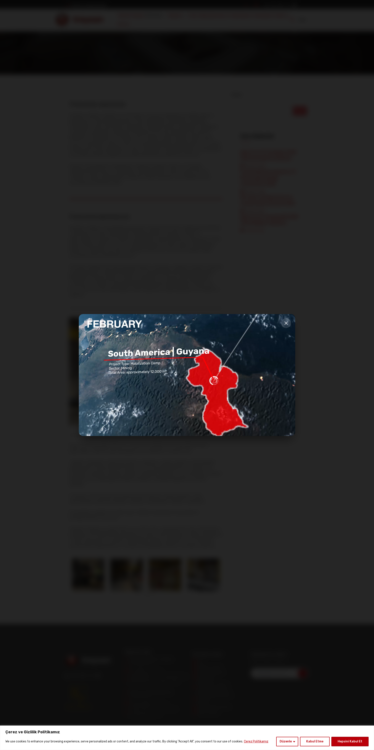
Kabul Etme (314, 741)
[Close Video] (286, 323)
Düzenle (286, 741)
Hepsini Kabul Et (350, 741)
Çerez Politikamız (256, 741)
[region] (187, 738)
